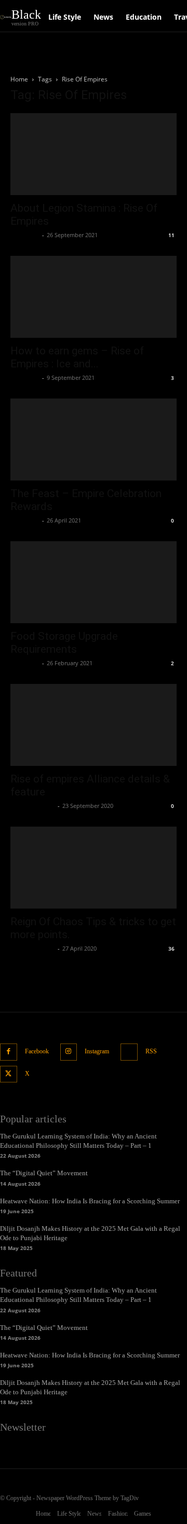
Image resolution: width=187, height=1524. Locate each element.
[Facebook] (8, 1052)
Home (19, 79)
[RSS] (129, 1052)
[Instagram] (68, 1052)
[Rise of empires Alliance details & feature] (93, 725)
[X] (8, 1074)
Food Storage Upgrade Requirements (64, 642)
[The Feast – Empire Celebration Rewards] (93, 439)
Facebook (37, 1051)
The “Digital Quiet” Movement (44, 1173)
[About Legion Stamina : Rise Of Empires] (93, 154)
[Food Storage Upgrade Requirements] (93, 582)
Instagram (97, 1051)
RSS (151, 1051)
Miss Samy (24, 235)
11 (171, 235)
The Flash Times (32, 805)
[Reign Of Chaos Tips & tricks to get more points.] (93, 868)
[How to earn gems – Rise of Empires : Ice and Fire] (93, 297)
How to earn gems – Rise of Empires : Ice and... (77, 357)
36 (171, 948)
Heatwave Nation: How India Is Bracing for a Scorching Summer (90, 1201)
